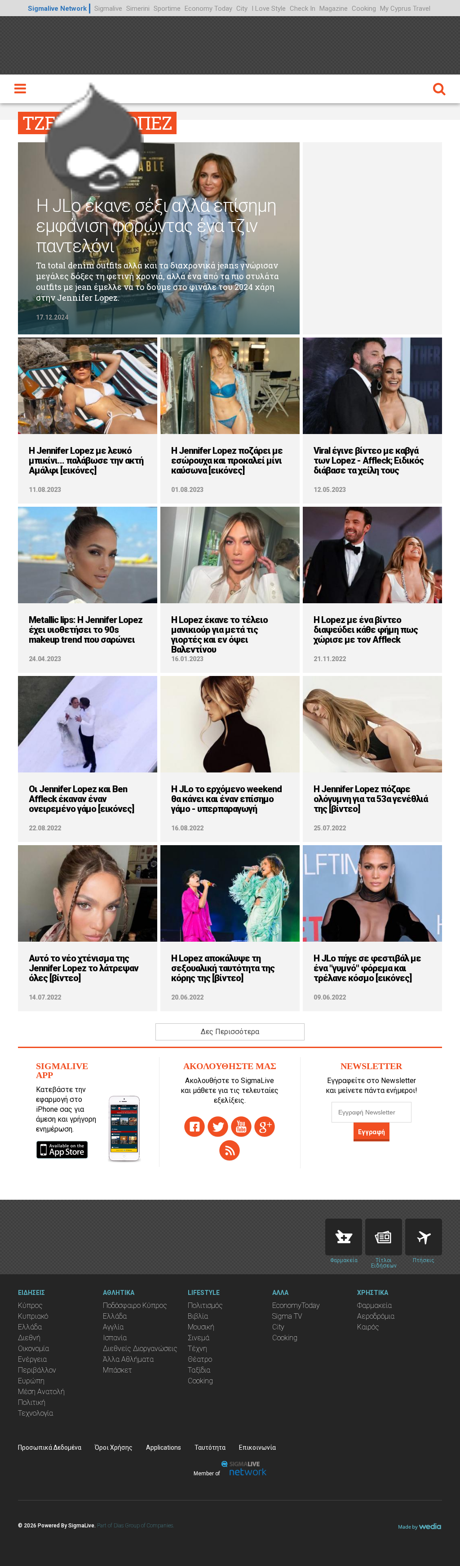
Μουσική (201, 1327)
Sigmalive (108, 8)
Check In (302, 8)
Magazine (333, 8)
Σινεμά (198, 1338)
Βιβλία (198, 1316)
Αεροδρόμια (375, 1316)
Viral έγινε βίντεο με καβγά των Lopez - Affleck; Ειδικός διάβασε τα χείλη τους (369, 460)
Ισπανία (115, 1338)
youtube (241, 1126)
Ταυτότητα (210, 1447)
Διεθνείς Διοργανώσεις (140, 1348)
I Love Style (269, 8)
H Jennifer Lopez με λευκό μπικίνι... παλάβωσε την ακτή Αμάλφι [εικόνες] (86, 460)
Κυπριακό (33, 1316)
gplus (264, 1126)
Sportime (167, 8)
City (242, 8)
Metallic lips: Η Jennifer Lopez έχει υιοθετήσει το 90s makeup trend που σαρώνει (85, 629)
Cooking (364, 8)
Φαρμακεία (374, 1305)
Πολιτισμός (205, 1305)
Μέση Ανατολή (41, 1391)
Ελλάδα (30, 1327)
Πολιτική (31, 1402)
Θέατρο (200, 1359)
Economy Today (208, 8)
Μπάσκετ (117, 1370)
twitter (218, 1126)
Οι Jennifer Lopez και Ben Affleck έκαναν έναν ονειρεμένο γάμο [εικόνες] (81, 799)
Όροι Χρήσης (114, 1447)
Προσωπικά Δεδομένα (49, 1447)
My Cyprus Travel (405, 8)
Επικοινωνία (257, 1447)
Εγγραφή (371, 1132)
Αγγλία (113, 1327)
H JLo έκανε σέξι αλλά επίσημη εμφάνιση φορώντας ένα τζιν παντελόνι (156, 226)
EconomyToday (296, 1305)
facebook (194, 1126)
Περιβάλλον (37, 1370)
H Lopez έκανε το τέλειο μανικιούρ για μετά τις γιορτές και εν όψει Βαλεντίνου (219, 634)
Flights (423, 1237)
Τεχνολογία (35, 1413)
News (383, 1237)
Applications (163, 1447)
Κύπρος (30, 1305)
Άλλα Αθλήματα (128, 1359)
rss (229, 1150)
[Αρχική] (94, 137)
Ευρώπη (31, 1381)
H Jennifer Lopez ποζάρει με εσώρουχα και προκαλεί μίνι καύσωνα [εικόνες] (227, 460)
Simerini (138, 8)
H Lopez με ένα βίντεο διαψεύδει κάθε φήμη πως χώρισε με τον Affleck (366, 629)
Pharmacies (343, 1237)
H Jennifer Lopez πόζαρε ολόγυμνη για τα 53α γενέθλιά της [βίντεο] (371, 799)
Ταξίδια (199, 1370)
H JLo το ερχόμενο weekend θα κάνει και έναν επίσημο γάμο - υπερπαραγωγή (226, 799)
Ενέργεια (32, 1359)
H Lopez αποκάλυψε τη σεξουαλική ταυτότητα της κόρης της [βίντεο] (222, 968)
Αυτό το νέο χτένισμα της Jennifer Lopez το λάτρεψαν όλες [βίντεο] (83, 968)
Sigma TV (287, 1316)
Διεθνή (29, 1338)
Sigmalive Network (57, 8)
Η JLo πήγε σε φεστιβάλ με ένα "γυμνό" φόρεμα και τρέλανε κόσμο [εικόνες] (367, 968)
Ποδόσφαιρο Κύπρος (135, 1305)
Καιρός (368, 1327)
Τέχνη (197, 1348)
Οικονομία (33, 1348)
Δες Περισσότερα (230, 1031)
